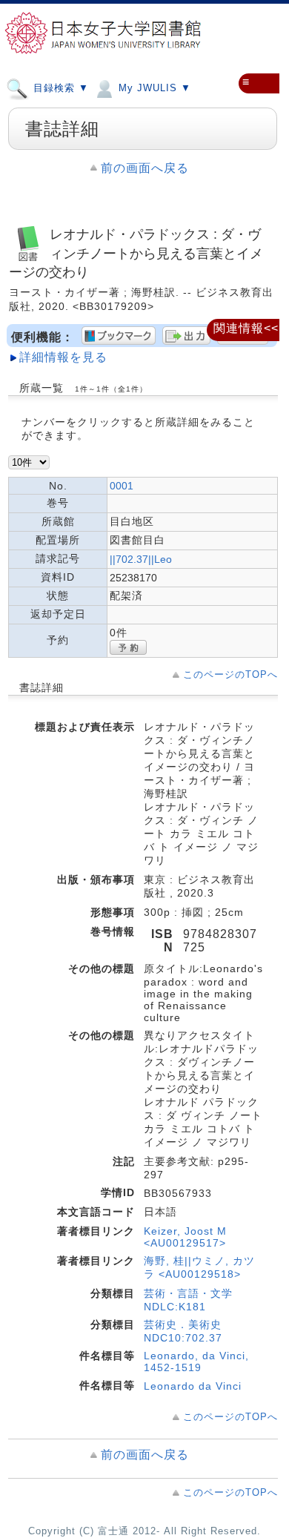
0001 (121, 486)
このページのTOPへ (230, 674)
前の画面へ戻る (145, 168)
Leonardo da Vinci (193, 1386)
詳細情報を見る (63, 357)
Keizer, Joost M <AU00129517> (185, 1237)
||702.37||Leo (141, 559)
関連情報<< (246, 328)
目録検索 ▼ (59, 87)
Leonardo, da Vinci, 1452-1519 (196, 1361)
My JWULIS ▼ (153, 87)
